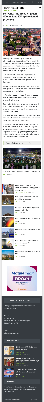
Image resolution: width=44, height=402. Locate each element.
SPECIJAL (19, 354)
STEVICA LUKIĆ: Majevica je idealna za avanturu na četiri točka (26, 372)
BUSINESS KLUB (22, 193)
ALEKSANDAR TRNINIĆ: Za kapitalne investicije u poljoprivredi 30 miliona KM (27, 187)
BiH (7, 25)
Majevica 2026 (20, 352)
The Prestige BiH (16, 399)
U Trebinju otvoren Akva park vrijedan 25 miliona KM (21, 172)
